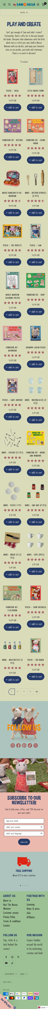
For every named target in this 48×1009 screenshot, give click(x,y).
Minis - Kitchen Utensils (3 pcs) (35, 194)
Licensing (30, 904)
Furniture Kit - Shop (36, 295)
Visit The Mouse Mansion (10, 906)
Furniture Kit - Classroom (12, 609)
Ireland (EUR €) (9, 974)
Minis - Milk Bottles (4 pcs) (12, 661)
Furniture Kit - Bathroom (12, 349)
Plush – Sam (35, 245)
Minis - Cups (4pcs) (35, 554)
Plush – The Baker (35, 660)
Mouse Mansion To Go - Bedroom (12, 194)
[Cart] (43, 4)
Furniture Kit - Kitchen (12, 140)
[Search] (9, 4)
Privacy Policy (9, 917)
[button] (43, 1007)
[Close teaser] (14, 1007)
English (22, 974)
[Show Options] (41, 827)
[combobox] (23, 827)
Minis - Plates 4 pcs (12, 505)
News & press (33, 909)
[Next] (36, 692)
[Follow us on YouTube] (6, 963)
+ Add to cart (12, 107)
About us (7, 900)
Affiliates (31, 917)
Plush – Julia (12, 90)
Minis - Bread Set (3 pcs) (12, 556)
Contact (6, 925)
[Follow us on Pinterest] (18, 957)
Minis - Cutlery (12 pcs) (12, 452)
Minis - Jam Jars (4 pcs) (35, 505)
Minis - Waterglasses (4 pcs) (35, 402)
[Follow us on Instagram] (12, 957)
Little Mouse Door (35, 90)
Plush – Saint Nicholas (35, 607)
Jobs (29, 913)
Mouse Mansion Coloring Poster (12, 296)
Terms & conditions (12, 921)
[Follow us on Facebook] (6, 957)
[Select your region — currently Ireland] (38, 4)
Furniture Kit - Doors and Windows (35, 454)
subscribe (24, 841)
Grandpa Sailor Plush (35, 347)
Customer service (10, 913)
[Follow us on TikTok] (12, 963)
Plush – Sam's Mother (12, 400)
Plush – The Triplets (12, 245)
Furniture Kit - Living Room (35, 142)
